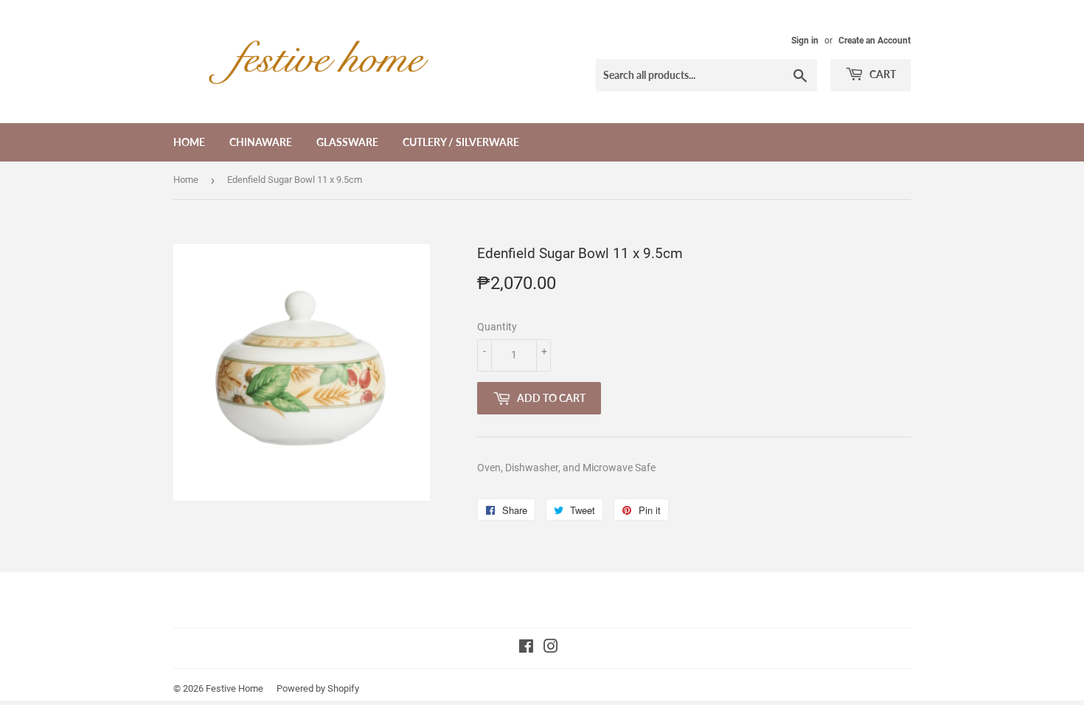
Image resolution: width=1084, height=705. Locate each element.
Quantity (497, 327)
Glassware (347, 142)
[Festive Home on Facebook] (526, 648)
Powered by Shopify (318, 688)
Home (189, 142)
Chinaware (260, 142)
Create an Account (874, 40)
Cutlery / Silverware (461, 142)
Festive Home (234, 688)
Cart (881, 74)
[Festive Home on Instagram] (550, 648)
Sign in (805, 40)
